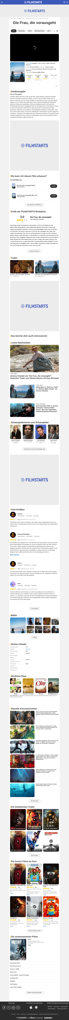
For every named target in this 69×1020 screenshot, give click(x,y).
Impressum (23, 1014)
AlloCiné (50, 1006)
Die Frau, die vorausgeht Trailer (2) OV (46, 274)
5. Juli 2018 (29, 63)
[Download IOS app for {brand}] (31, 1007)
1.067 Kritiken (29, 515)
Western (28, 65)
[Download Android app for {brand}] (37, 1007)
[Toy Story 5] (34, 874)
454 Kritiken (27, 585)
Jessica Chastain (37, 69)
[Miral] (15, 685)
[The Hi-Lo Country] (28, 685)
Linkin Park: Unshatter (16, 987)
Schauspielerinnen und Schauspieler (30, 422)
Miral (15, 694)
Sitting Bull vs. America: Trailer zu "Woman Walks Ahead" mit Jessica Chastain (47, 389)
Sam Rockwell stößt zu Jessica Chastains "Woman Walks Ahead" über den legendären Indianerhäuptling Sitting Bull (47, 408)
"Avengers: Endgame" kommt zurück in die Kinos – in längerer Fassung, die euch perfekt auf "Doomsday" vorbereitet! (47, 742)
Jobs (18, 1014)
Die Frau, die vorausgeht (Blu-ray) (27, 195)
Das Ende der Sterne (15, 966)
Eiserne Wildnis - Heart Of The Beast (19, 975)
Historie (53, 63)
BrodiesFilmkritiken (24, 534)
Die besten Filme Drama (43, 695)
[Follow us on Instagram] (14, 1008)
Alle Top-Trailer (34, 855)
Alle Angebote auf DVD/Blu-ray (34, 204)
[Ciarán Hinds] (53, 432)
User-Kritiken (18, 509)
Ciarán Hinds (53, 440)
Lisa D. (20, 563)
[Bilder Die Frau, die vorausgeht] (18, 625)
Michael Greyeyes (48, 69)
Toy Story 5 (30, 885)
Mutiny (29, 939)
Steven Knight (49, 67)
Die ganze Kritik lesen (34, 251)
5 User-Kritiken (34, 608)
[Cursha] (13, 514)
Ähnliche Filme (18, 676)
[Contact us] (18, 1008)
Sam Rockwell (41, 440)
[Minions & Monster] (51, 906)
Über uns (13, 1014)
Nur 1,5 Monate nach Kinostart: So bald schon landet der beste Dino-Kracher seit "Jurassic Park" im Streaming (46, 727)
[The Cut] (40, 685)
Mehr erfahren (14, 555)
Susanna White (34, 67)
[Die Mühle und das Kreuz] (53, 685)
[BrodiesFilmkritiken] (13, 535)
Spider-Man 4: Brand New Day (18, 885)
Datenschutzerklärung (44, 1014)
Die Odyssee (13, 918)
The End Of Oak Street (32, 918)
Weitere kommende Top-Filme (34, 992)
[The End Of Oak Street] (34, 906)
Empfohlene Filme (21, 18)
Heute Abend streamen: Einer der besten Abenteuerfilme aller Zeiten (46, 784)
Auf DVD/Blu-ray (16, 180)
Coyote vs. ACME (14, 969)
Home (12, 18)
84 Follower (20, 585)
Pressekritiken (30, 75)
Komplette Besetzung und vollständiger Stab (34, 449)
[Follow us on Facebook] (4, 1008)
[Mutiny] (18, 949)
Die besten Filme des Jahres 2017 (28, 695)
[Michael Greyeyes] (28, 432)
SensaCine (56, 1006)
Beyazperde (64, 1006)
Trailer (14, 258)
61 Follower (20, 565)
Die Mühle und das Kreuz (55, 694)
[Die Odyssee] (18, 906)
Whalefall (12, 981)
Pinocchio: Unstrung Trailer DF (18, 828)
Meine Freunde (54, 75)
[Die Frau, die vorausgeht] (17, 72)
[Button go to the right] (57, 31)
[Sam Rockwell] (40, 432)
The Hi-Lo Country (28, 694)
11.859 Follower (21, 536)
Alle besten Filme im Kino (34, 930)
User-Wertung (38, 75)
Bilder (14, 615)
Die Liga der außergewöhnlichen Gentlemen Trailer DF (51, 828)
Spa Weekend (13, 984)
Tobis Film (28, 649)
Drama (48, 63)
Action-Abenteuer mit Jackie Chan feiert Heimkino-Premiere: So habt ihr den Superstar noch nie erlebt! (46, 771)
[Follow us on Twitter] (9, 1008)
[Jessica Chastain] (15, 432)
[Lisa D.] (13, 564)
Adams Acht (13, 972)
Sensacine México (62, 1008)
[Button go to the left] (54, 31)
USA (27, 647)
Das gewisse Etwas (15, 963)
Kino (15, 18)
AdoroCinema (51, 1008)
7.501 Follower (21, 515)
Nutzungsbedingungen (32, 1014)
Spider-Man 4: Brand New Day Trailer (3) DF (18, 850)
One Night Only (14, 978)
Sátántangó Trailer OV (51, 850)
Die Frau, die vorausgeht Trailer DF (20, 274)
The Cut (41, 694)
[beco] (13, 584)
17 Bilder (34, 637)
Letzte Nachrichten (20, 342)
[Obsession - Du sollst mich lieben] (51, 874)
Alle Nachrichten (35, 800)
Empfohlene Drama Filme (31, 18)
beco (19, 583)
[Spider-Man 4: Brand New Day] (18, 874)
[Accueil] (33, 2)
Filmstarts (46, 75)
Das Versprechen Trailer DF (34, 828)
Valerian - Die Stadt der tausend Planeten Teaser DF (34, 850)
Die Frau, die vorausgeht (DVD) (26, 185)
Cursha (20, 514)
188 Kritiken (27, 565)
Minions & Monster (48, 918)
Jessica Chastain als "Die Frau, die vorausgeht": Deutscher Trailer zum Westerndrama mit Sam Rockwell (34, 377)
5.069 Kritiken (29, 536)
